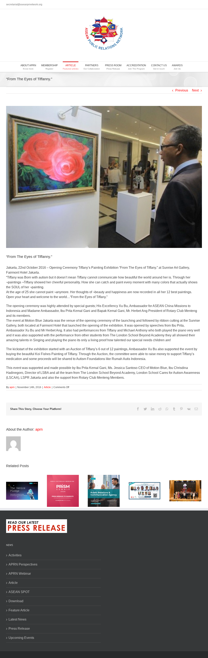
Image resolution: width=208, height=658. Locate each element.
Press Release (19, 628)
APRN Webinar (20, 573)
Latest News (17, 619)
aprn (12, 387)
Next (195, 90)
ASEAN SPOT (19, 592)
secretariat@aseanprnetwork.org (24, 4)
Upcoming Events (21, 637)
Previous (181, 90)
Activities (15, 555)
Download (16, 601)
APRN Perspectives (23, 564)
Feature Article (19, 610)
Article (47, 387)
